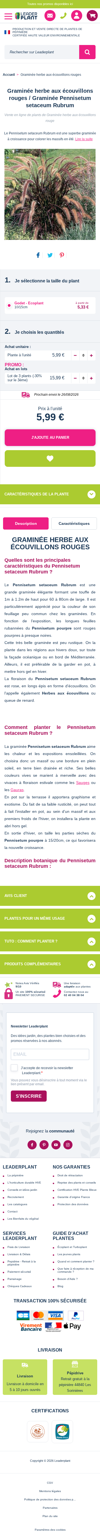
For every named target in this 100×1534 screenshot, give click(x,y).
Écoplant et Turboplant (72, 1247)
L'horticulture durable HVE (24, 1182)
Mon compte (76, 15)
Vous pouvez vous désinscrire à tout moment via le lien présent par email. (49, 1082)
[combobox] (41, 52)
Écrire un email (50, 15)
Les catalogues (17, 1204)
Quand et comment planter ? (76, 1261)
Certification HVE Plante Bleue (77, 1189)
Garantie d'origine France (74, 1197)
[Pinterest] (44, 1144)
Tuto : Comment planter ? (31, 941)
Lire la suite (84, 139)
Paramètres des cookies (50, 1529)
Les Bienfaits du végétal (23, 1218)
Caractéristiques (74, 523)
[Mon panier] (92, 15)
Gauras (17, 790)
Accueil (9, 75)
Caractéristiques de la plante (36, 494)
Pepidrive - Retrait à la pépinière (22, 1263)
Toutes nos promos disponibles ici (50, 4)
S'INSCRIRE (29, 1096)
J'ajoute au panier (50, 437)
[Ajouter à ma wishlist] (50, 458)
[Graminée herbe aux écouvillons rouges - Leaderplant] (50, 194)
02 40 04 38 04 (63, 15)
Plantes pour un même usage (34, 918)
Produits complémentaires (32, 964)
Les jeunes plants (69, 1254)
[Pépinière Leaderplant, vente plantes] (26, 16)
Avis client (15, 896)
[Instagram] (67, 1144)
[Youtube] (56, 1144)
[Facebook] (32, 1144)
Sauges (82, 782)
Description (26, 523)
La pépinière (16, 1175)
